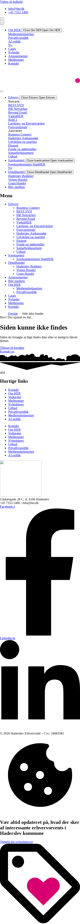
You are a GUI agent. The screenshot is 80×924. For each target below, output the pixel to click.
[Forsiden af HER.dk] (21, 495)
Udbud (12, 408)
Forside (13, 313)
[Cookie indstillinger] (40, 813)
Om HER (14, 393)
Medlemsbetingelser (21, 415)
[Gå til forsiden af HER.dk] (40, 86)
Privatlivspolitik (18, 411)
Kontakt (13, 389)
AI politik (14, 419)
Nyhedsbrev (16, 404)
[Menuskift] (2, 21)
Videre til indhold (11, 1)
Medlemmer (16, 400)
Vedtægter (14, 397)
